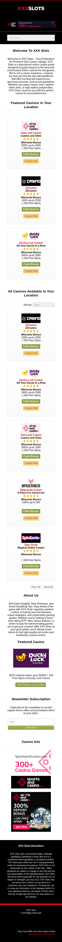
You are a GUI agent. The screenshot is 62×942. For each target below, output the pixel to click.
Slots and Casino (31, 133)
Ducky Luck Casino (31, 242)
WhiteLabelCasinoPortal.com (41, 934)
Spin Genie (31, 544)
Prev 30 (35, 587)
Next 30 (48, 587)
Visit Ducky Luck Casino (30, 684)
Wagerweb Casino (31, 490)
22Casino (31, 188)
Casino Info (31, 161)
